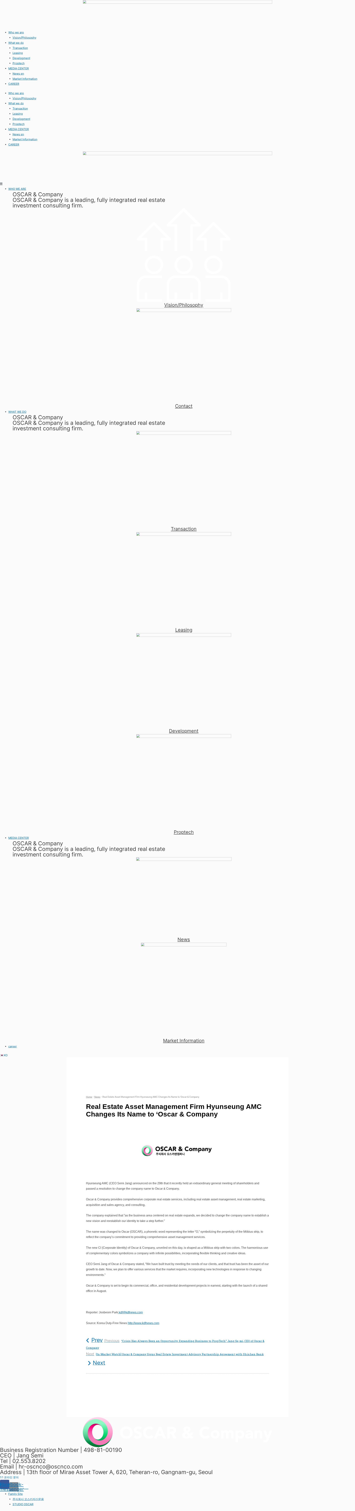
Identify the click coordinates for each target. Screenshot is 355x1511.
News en (18, 73)
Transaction (20, 48)
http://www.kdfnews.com (143, 1323)
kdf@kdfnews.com (130, 1312)
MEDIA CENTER (18, 68)
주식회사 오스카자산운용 (28, 1499)
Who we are (16, 32)
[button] (9, 1477)
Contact (183, 406)
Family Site (15, 1494)
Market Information (25, 79)
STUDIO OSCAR (23, 1504)
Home (89, 1096)
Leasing (18, 53)
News (184, 939)
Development (21, 58)
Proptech (19, 63)
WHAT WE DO (17, 412)
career (12, 1046)
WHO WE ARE (17, 189)
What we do (16, 43)
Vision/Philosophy (24, 37)
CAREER (13, 84)
